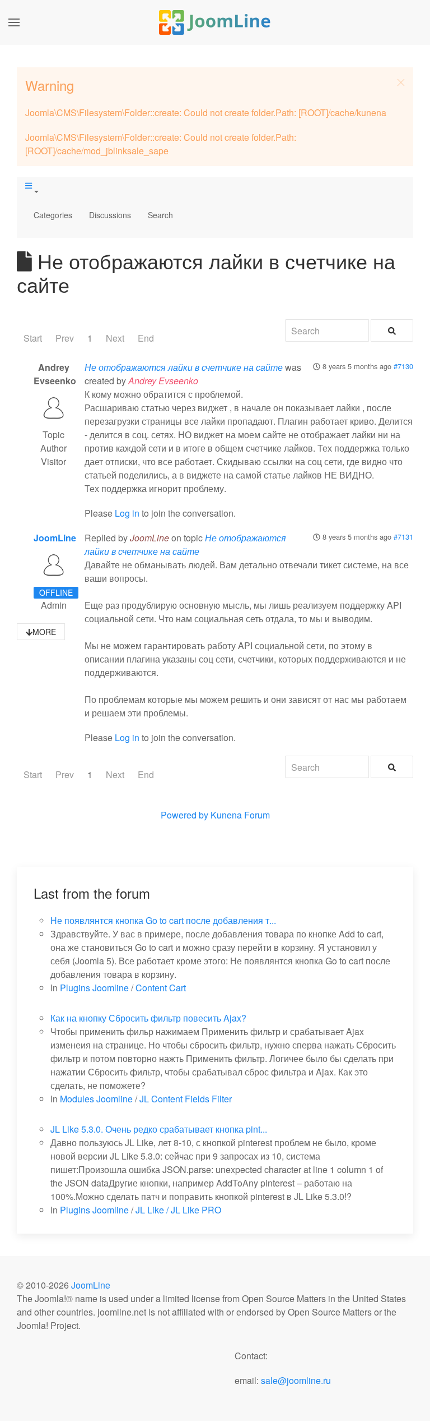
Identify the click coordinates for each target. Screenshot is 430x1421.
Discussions (110, 214)
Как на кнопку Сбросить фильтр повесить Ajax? (148, 1017)
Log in (127, 513)
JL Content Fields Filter (185, 1098)
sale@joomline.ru (296, 1380)
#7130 (403, 366)
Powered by (184, 814)
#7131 (403, 536)
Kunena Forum (240, 814)
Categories (53, 214)
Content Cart (160, 987)
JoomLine (55, 537)
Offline (56, 592)
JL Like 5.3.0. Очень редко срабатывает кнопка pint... (158, 1129)
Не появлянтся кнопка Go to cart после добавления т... (163, 920)
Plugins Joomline (94, 987)
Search (160, 214)
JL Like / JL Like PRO (178, 1209)
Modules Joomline (96, 1098)
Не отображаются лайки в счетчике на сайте (184, 367)
